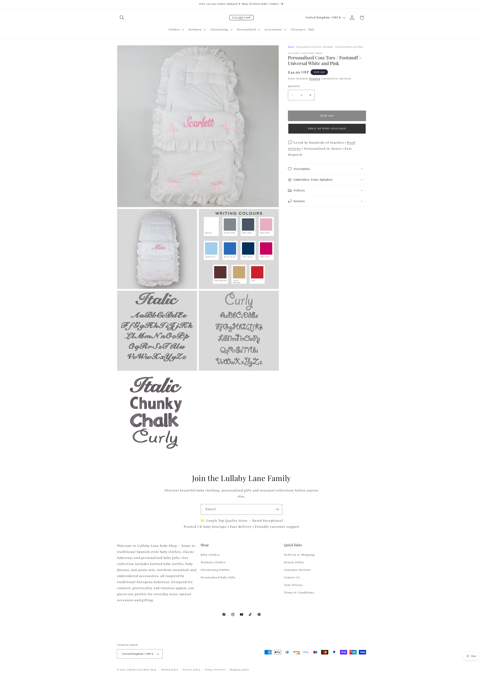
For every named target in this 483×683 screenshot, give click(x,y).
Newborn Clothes (213, 562)
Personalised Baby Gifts (218, 577)
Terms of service (215, 669)
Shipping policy (239, 669)
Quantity (294, 86)
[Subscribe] (277, 509)
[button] (122, 18)
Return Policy (294, 562)
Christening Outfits (215, 570)
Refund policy (169, 669)
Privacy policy (192, 669)
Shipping (314, 78)
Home (291, 46)
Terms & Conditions (299, 592)
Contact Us (292, 577)
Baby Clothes (210, 555)
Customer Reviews (297, 570)
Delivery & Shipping (299, 555)
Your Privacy (293, 585)
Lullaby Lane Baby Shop (141, 669)
